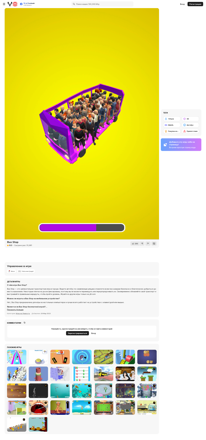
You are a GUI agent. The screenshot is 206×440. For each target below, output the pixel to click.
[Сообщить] (148, 243)
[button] (15, 309)
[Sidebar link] (4, 4)
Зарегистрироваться (77, 333)
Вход (182, 4)
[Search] (74, 4)
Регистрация (195, 4)
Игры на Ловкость (23, 313)
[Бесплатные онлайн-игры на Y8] (12, 4)
